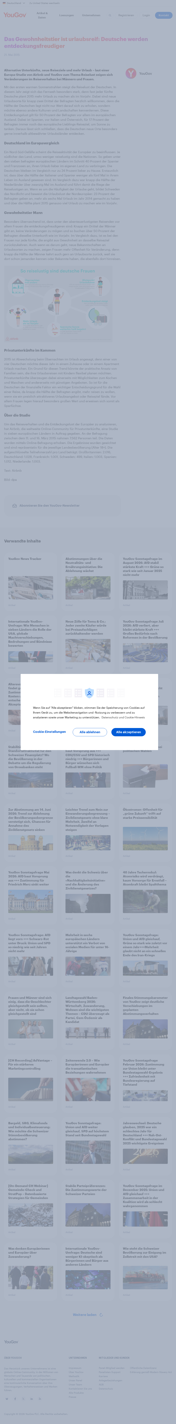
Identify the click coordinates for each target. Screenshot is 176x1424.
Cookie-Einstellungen (49, 731)
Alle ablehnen (90, 732)
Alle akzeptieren (128, 732)
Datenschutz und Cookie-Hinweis (123, 717)
